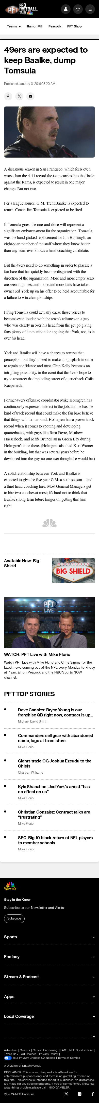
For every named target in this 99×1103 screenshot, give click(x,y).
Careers (25, 1050)
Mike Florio (26, 747)
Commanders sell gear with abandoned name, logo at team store (55, 738)
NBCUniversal (31, 1066)
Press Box (11, 1054)
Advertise (10, 1050)
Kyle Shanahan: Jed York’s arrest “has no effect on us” (54, 789)
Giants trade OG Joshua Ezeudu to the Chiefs (54, 764)
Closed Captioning (45, 1050)
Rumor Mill (34, 26)
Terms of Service (69, 1058)
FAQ (63, 1050)
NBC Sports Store (81, 1050)
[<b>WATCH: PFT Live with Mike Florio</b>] (49, 622)
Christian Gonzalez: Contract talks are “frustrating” (54, 815)
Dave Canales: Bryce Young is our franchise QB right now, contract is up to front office (54, 713)
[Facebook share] (8, 96)
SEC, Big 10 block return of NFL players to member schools (55, 840)
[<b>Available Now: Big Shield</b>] (73, 570)
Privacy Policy (48, 1054)
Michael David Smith (32, 722)
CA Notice (48, 1058)
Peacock (54, 26)
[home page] (21, 9)
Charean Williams (30, 773)
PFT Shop (74, 26)
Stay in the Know (17, 900)
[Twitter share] (19, 96)
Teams (12, 26)
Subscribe (14, 918)
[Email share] (30, 96)
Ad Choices (29, 1054)
